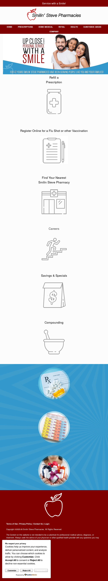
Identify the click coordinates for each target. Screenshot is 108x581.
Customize (12, 570)
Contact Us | (38, 523)
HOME (9, 26)
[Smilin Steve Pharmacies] (54, 14)
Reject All (26, 570)
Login (47, 523)
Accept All (41, 570)
